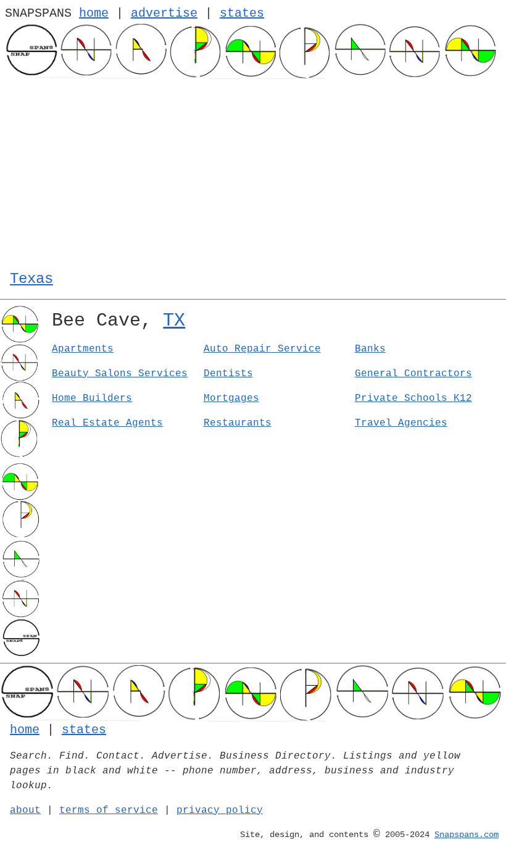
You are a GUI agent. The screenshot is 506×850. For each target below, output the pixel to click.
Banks (370, 349)
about (25, 810)
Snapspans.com (466, 834)
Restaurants (238, 423)
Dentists (228, 373)
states (242, 13)
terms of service (108, 810)
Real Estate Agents (107, 423)
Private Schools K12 (413, 398)
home (94, 13)
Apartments (83, 349)
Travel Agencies (401, 423)
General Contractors (413, 373)
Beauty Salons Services (120, 373)
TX (174, 320)
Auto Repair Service (262, 349)
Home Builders (92, 398)
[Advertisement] (253, 171)
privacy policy (219, 810)
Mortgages (231, 398)
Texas (31, 279)
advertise (164, 13)
